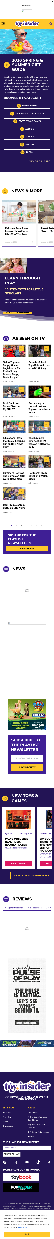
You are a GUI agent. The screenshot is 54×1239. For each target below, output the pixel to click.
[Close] (52, 1)
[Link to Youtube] (27, 1162)
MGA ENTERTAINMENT (16, 847)
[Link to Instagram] (5, 1162)
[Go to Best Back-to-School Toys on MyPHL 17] (14, 392)
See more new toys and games (31, 875)
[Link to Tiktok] (38, 1162)
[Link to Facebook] (49, 1163)
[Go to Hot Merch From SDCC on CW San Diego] (40, 461)
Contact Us (33, 1112)
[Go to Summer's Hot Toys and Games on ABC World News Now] (14, 461)
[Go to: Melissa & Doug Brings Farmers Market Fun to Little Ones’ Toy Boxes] (19, 211)
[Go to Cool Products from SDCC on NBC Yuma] (14, 493)
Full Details (18, 863)
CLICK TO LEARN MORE (17, 313)
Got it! (27, 1234)
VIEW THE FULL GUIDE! (40, 161)
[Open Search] (50, 23)
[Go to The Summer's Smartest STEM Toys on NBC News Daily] (40, 426)
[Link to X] (16, 1162)
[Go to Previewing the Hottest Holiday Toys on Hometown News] (40, 392)
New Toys (7, 1117)
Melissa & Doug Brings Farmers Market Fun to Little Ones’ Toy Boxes (16, 231)
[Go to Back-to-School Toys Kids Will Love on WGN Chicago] (40, 351)
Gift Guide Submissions (38, 1132)
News (5, 1121)
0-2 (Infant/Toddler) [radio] (14, 907)
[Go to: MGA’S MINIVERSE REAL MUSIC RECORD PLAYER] (18, 819)
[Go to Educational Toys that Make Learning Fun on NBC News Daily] (14, 426)
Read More (22, 1227)
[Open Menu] (3, 23)
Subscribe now (27, 548)
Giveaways (8, 1126)
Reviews (7, 1112)
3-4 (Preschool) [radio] (35, 907)
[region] (27, 1224)
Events (31, 1136)
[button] (16, 525)
